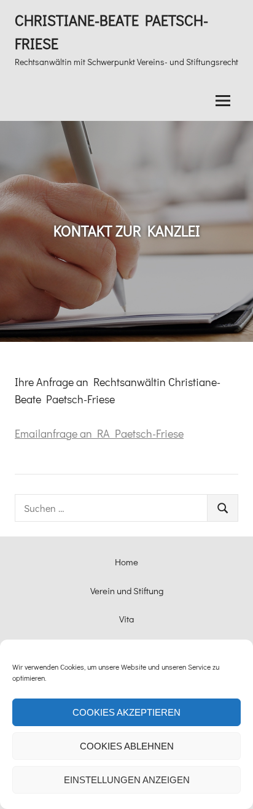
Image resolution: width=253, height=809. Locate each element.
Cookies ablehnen (127, 746)
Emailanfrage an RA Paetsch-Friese (99, 433)
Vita (126, 619)
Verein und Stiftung (126, 590)
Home (126, 561)
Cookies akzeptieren (126, 712)
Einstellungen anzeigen (127, 780)
